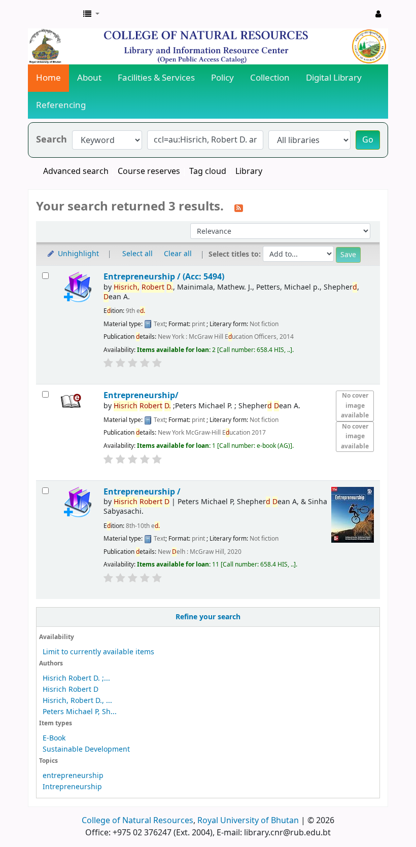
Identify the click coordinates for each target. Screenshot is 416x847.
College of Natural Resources (137, 821)
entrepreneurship (73, 775)
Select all (137, 254)
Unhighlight (77, 254)
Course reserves (149, 171)
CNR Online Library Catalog (53, 14)
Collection (270, 78)
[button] (91, 14)
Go (367, 140)
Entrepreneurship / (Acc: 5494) (163, 277)
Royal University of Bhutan (248, 821)
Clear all (178, 254)
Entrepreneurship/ (141, 395)
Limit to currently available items (98, 652)
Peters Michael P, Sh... (80, 712)
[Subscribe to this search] (239, 207)
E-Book (54, 738)
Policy (222, 78)
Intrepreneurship (72, 787)
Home (48, 78)
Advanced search (76, 171)
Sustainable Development (86, 749)
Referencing (61, 105)
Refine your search (208, 617)
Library (248, 171)
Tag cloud (207, 171)
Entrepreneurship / (142, 492)
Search (51, 140)
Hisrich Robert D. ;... (76, 678)
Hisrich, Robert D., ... (77, 700)
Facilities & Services (156, 78)
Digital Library (334, 78)
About (89, 78)
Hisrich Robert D (70, 689)
